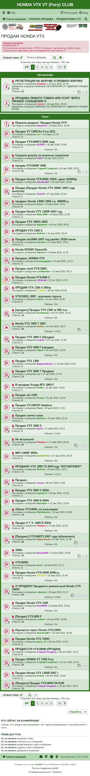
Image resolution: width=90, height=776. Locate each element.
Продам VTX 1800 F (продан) (34, 347)
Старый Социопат (47, 168)
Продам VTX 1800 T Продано (34, 371)
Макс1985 (42, 214)
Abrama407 (43, 182)
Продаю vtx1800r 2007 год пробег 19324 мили (45, 239)
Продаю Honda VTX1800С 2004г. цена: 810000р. (46, 179)
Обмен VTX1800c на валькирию (36, 509)
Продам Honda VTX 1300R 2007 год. (39, 211)
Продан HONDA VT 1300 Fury (34, 659)
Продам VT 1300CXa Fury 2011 (35, 131)
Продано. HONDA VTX (30, 258)
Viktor (40, 299)
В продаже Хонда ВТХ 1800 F (34, 384)
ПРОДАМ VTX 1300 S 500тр (33, 287)
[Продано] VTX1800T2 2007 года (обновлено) (45, 536)
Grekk (40, 387)
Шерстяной (43, 539)
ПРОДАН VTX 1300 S (28, 230)
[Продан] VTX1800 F (28, 616)
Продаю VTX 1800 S (28, 425)
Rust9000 (42, 605)
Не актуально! (24, 439)
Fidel (39, 158)
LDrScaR (41, 280)
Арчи (40, 204)
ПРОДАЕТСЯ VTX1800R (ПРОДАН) (37, 649)
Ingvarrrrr (42, 224)
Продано (21, 480)
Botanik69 (42, 553)
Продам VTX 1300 (27, 361)
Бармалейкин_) (46, 364)
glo (38, 134)
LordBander (43, 271)
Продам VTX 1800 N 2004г (32, 500)
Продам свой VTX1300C (31, 268)
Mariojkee (42, 503)
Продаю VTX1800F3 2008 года (35, 141)
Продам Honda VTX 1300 (31, 602)
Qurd (39, 428)
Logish (41, 340)
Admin (40, 104)
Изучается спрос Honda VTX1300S (38, 630)
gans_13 (41, 641)
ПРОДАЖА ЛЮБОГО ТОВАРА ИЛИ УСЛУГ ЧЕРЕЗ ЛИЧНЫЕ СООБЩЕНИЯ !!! (46, 100)
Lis (38, 374)
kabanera (42, 125)
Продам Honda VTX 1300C (32, 638)
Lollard (41, 619)
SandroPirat (43, 455)
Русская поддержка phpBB (45, 768)
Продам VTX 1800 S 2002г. (32, 490)
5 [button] (51, 67)
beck (39, 565)
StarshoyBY (43, 633)
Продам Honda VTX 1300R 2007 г (36, 672)
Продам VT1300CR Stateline (33, 405)
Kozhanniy (43, 313)
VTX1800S (21, 562)
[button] (26, 67)
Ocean (40, 398)
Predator (41, 84)
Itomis (40, 326)
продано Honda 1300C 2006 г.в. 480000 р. (42, 201)
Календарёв (44, 261)
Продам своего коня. (29, 415)
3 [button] (42, 67)
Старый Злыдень (47, 652)
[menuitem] (11, 12)
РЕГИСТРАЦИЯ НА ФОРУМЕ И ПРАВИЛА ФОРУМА (48, 81)
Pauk (39, 408)
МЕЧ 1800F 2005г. (26, 452)
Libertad (41, 592)
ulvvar (40, 483)
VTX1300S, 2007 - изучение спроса (38, 296)
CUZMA (41, 290)
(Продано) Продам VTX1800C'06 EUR (39, 683)
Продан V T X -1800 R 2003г (33, 522)
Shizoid (41, 575)
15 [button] (59, 67)
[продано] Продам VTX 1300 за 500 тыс (41, 310)
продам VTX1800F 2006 (30, 165)
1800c (19, 550)
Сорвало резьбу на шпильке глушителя (42, 155)
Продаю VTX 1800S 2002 (31, 221)
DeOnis (41, 233)
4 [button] (46, 67)
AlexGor (41, 242)
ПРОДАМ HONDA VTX (22, 36)
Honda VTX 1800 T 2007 (30, 323)
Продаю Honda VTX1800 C (32, 277)
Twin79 (41, 194)
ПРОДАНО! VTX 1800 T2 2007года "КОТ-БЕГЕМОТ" (48, 466)
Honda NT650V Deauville (31, 249)
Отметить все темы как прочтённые (40, 62)
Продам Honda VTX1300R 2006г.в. (37, 572)
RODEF (41, 144)
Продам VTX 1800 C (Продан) (34, 337)
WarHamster (43, 512)
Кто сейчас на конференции (20, 720)
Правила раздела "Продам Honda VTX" (41, 122)
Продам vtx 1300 (26, 395)
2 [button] (37, 67)
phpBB (38, 764)
